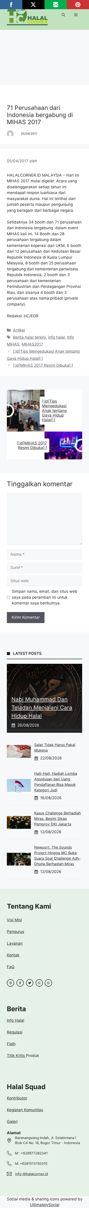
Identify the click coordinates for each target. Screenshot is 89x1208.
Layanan (15, 943)
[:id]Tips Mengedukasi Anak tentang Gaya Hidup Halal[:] (54, 410)
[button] (63, 15)
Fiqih (11, 1044)
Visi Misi (14, 920)
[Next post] (81, 445)
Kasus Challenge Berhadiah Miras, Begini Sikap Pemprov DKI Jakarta (57, 818)
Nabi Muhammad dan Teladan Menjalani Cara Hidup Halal (41, 707)
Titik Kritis (16, 1055)
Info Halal (15, 1020)
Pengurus (15, 931)
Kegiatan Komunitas (25, 1110)
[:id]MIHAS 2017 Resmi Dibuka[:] (43, 365)
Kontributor (17, 1098)
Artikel (17, 96)
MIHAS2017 (32, 344)
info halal (56, 337)
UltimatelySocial (44, 1204)
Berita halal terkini (29, 337)
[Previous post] (7, 410)
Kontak (13, 955)
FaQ (10, 967)
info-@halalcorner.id (31, 1174)
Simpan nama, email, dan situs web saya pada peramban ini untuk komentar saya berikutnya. (44, 597)
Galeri (12, 1121)
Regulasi (14, 1032)
